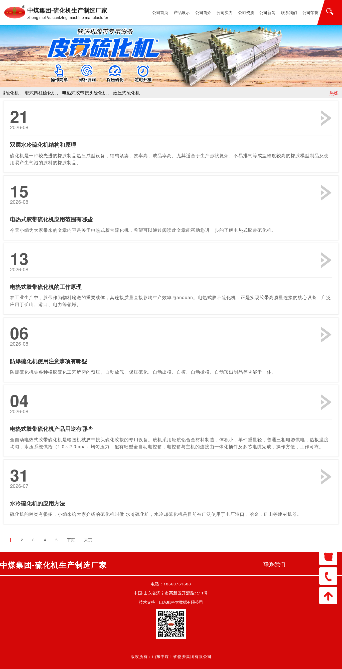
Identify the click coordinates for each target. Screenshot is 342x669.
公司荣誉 (310, 12)
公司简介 (203, 12)
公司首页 (160, 12)
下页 (71, 540)
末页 (88, 540)
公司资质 (246, 12)
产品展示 (182, 12)
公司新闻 (267, 12)
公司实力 (225, 12)
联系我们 (289, 12)
